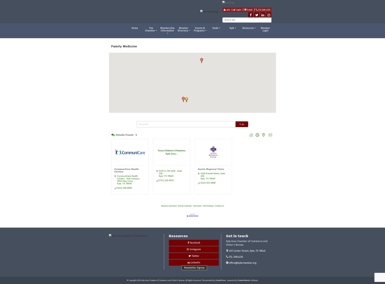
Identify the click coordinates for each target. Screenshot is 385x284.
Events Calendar (185, 206)
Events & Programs (199, 29)
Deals (215, 28)
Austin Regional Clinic (211, 169)
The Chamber (150, 29)
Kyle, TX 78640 (247, 250)
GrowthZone (221, 280)
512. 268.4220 (235, 256)
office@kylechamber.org (242, 262)
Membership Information (167, 29)
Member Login (265, 29)
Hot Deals (197, 206)
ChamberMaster (243, 280)
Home (134, 28)
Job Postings (208, 206)
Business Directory (169, 206)
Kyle (231, 28)
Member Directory (183, 29)
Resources (248, 28)
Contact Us (219, 206)
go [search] (243, 124)
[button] (201, 60)
